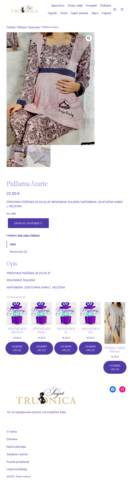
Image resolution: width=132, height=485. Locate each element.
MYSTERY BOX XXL (90, 330)
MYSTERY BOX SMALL (41, 330)
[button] (89, 38)
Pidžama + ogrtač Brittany (115, 349)
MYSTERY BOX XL (66, 330)
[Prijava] (114, 9)
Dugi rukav (34, 27)
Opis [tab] (13, 244)
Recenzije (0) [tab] (18, 251)
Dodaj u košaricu (28, 223)
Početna (11, 27)
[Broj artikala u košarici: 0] (121, 9)
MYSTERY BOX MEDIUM (17, 330)
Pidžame (22, 27)
